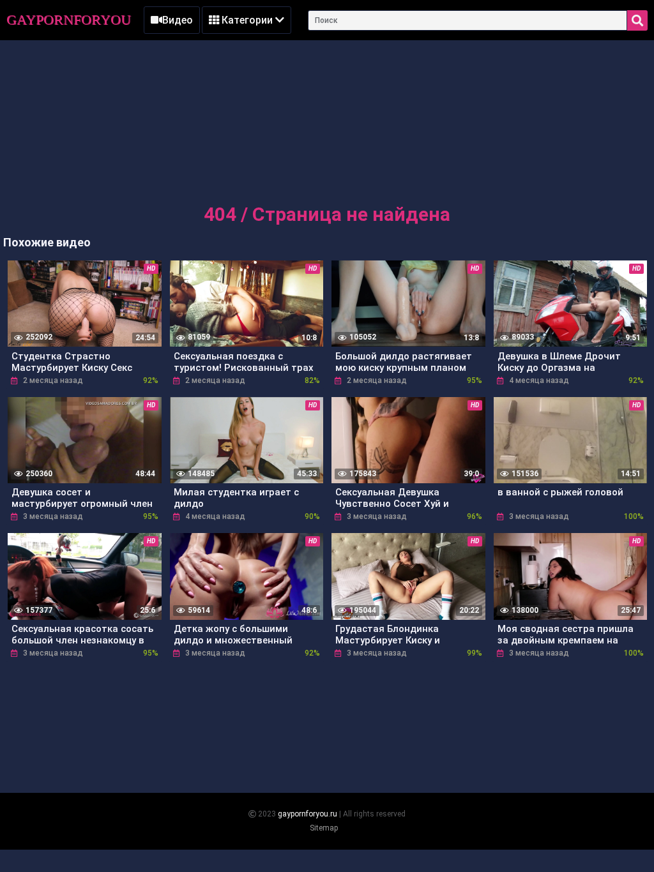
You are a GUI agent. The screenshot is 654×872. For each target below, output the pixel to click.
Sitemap (324, 827)
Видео (177, 20)
